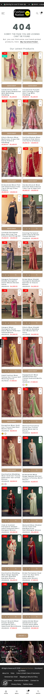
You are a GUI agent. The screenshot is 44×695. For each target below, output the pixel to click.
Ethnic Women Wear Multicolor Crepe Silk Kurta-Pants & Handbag (11, 139)
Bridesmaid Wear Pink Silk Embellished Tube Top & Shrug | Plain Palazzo (11, 187)
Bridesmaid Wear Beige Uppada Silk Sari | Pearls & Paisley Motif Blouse (32, 477)
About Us (5, 673)
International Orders (21, 680)
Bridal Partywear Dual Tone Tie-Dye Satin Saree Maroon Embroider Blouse (32, 575)
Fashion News (28, 684)
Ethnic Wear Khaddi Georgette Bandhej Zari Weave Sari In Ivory (31, 329)
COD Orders (7, 680)
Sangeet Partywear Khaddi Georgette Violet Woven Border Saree (10, 281)
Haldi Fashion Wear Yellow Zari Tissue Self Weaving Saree (11, 377)
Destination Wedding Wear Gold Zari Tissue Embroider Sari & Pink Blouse (11, 476)
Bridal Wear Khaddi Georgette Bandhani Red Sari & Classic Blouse (31, 281)
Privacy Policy (16, 684)
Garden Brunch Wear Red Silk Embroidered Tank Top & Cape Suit (32, 186)
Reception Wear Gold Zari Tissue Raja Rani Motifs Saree (11, 427)
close (42, 4)
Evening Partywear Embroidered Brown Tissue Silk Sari (31, 234)
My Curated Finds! (29, 42)
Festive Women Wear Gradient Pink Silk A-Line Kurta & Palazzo (31, 139)
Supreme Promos (27, 668)
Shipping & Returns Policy (29, 677)
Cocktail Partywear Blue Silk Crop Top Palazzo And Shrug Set (11, 234)
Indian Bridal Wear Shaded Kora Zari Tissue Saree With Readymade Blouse (31, 623)
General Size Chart (11, 677)
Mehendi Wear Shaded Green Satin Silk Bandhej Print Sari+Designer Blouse (32, 527)
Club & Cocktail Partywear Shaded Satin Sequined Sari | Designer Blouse (10, 527)
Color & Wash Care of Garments (28, 673)
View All (21, 636)
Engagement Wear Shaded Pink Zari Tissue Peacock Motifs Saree (32, 377)
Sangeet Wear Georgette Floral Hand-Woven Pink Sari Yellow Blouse (11, 329)
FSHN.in (23, 671)
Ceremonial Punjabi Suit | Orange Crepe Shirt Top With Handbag (31, 92)
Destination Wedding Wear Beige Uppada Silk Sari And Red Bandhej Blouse (11, 575)
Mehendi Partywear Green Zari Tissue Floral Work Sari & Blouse (31, 428)
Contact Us (34, 680)
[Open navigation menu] (6, 13)
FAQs (12, 673)
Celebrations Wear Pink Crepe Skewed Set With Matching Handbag (11, 92)
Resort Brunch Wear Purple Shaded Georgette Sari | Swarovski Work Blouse (11, 623)
